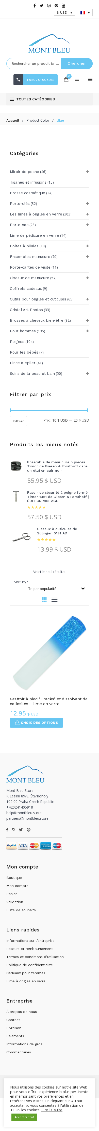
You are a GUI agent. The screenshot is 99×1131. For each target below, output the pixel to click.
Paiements (15, 1036)
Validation (14, 902)
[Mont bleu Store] (49, 43)
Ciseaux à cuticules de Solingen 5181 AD (57, 531)
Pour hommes (23, 331)
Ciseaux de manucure (29, 278)
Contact (13, 1020)
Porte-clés (20, 203)
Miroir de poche (24, 171)
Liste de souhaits (21, 910)
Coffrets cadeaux (26, 288)
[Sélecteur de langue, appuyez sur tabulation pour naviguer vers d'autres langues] (85, 12)
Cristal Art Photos (26, 310)
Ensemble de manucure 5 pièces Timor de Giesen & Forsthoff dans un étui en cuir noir (57, 466)
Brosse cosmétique (27, 193)
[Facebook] (35, 5)
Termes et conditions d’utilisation (35, 957)
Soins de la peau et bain (32, 373)
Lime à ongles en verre (25, 981)
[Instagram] (49, 5)
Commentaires (18, 1052)
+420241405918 (40, 80)
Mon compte (17, 886)
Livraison (13, 1028)
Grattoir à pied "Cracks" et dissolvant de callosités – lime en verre (49, 701)
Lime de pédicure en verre (34, 235)
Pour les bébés (24, 352)
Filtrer (18, 421)
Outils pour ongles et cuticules (38, 299)
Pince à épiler (23, 363)
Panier (11, 894)
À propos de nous (21, 1012)
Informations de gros (24, 1044)
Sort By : (21, 581)
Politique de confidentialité (29, 965)
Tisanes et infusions (28, 182)
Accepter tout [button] (24, 1117)
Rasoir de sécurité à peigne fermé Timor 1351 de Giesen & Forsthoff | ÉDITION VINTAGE (58, 496)
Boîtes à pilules (24, 246)
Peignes (17, 341)
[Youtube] (63, 5)
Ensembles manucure (30, 256)
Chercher (77, 63)
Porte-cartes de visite (30, 267)
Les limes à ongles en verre (36, 214)
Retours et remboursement (29, 949)
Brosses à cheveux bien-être (36, 320)
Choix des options (39, 723)
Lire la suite (51, 1110)
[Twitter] (41, 5)
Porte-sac (19, 225)
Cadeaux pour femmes (25, 973)
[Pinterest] (56, 5)
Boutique (14, 878)
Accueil (12, 120)
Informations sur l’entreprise (30, 941)
